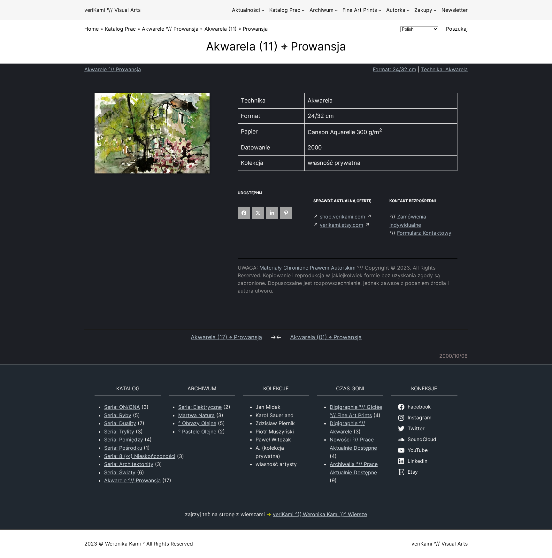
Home (91, 29)
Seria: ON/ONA (122, 407)
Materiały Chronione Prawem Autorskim (307, 267)
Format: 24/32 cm (394, 69)
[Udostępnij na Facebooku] (244, 213)
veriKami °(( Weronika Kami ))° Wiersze (320, 514)
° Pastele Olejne (197, 431)
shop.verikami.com (342, 216)
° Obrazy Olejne (197, 423)
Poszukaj (457, 29)
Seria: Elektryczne (200, 407)
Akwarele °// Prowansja (170, 29)
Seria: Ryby (117, 415)
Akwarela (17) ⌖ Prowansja (226, 337)
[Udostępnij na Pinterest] (286, 213)
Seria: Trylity (119, 431)
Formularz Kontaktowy (424, 233)
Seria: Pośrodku (123, 448)
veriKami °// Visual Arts (112, 10)
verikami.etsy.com (341, 225)
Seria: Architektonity (128, 464)
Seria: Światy (119, 472)
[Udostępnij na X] (258, 213)
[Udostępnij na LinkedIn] (272, 213)
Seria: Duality (120, 423)
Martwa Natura (196, 415)
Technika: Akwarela (444, 69)
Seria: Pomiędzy (123, 439)
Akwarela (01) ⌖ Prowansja (326, 337)
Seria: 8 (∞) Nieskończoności (139, 456)
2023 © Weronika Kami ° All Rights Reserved (138, 543)
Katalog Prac (120, 29)
